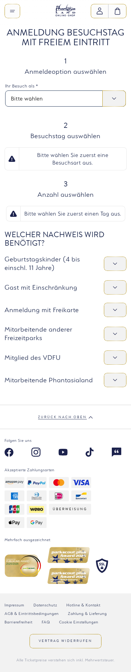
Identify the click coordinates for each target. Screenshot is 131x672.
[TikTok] (90, 453)
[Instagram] (36, 453)
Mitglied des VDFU (33, 357)
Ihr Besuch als (21, 86)
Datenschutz (45, 605)
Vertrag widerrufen (65, 640)
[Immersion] (116, 453)
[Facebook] (9, 453)
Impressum (14, 605)
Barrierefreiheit (19, 622)
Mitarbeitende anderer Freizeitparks (39, 334)
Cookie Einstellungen (78, 622)
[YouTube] (63, 453)
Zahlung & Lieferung (87, 613)
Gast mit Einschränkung (41, 287)
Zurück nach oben (62, 417)
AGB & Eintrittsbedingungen (32, 613)
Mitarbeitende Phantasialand (49, 380)
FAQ (46, 622)
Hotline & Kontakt (83, 605)
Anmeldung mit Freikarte (42, 310)
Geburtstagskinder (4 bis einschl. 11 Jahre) (42, 263)
